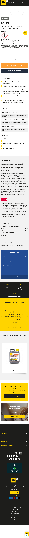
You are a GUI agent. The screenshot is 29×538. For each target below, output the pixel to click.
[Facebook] (12, 498)
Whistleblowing (14, 519)
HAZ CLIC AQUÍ (14, 416)
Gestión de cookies (14, 517)
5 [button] (15, 327)
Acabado (11, 8)
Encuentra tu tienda (16, 65)
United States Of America (12, 2)
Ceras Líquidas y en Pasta (19, 8)
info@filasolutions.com (15, 489)
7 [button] (18, 327)
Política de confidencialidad (14, 513)
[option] (14, 43)
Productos (6, 8)
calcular (14, 276)
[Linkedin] (10, 498)
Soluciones (4, 436)
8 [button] (20, 327)
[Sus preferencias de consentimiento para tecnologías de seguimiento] (26, 535)
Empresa (3, 428)
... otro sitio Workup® (14, 521)
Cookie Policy (14, 515)
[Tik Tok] (19, 498)
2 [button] (10, 327)
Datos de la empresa (14, 511)
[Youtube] (14, 498)
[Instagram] (17, 498)
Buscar (13, 396)
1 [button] (8, 327)
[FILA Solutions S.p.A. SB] (4, 2)
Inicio (2, 8)
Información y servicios (7, 445)
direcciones (14, 492)
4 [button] (13, 327)
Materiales (4, 441)
